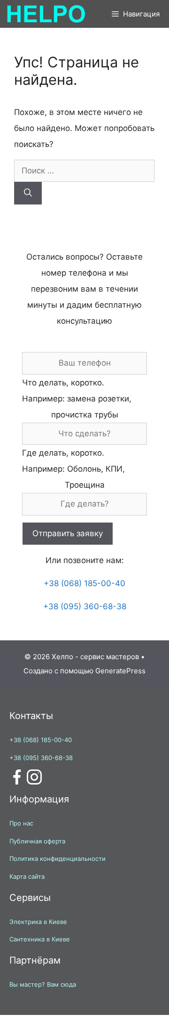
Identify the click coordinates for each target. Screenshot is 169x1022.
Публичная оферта (37, 841)
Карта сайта (27, 876)
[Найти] (28, 193)
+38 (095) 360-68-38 (84, 606)
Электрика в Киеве (38, 921)
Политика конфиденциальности (57, 858)
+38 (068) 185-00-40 (84, 583)
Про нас (21, 823)
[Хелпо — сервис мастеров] (46, 14)
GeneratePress (120, 670)
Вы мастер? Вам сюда (42, 984)
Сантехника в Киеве (39, 939)
